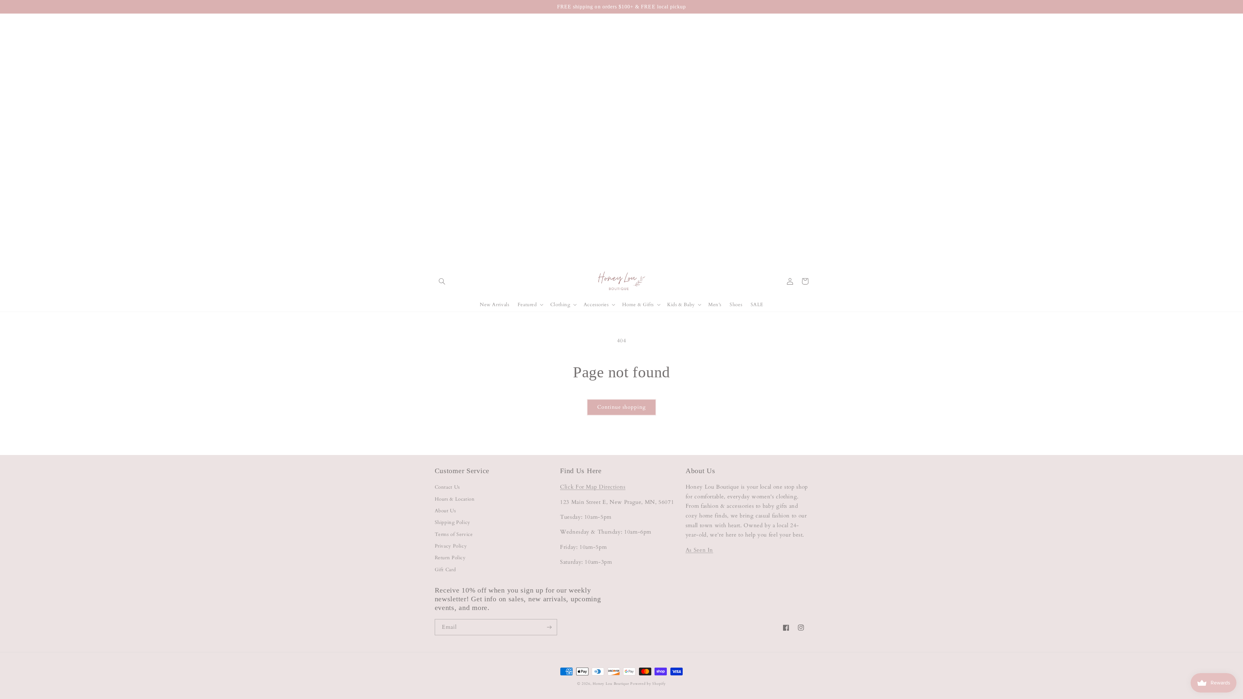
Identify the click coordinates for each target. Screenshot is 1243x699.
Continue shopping (621, 407)
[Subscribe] (549, 627)
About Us (445, 510)
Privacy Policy (451, 546)
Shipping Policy (452, 522)
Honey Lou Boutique (611, 684)
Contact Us (447, 487)
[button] (442, 281)
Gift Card (445, 569)
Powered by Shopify (648, 684)
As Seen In (699, 550)
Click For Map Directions (592, 487)
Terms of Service (454, 534)
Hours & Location (455, 499)
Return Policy (450, 557)
